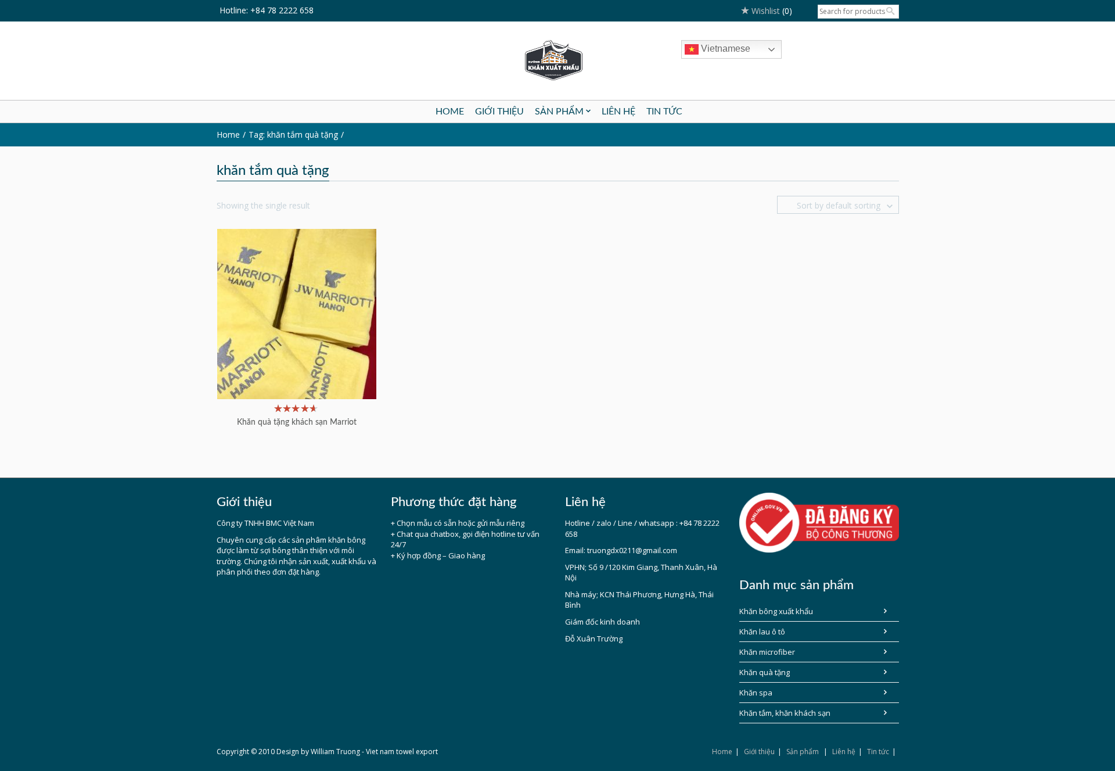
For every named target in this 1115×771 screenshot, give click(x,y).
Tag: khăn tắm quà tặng (293, 134)
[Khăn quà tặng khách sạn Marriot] (296, 312)
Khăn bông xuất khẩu (776, 611)
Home (722, 751)
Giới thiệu (759, 751)
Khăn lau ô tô (762, 631)
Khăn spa (755, 692)
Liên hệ (843, 751)
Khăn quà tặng (764, 672)
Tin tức (878, 751)
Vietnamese (724, 48)
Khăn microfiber (767, 652)
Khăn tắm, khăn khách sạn (784, 713)
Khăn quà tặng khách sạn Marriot (297, 422)
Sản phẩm (802, 751)
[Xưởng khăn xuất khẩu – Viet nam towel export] (557, 60)
